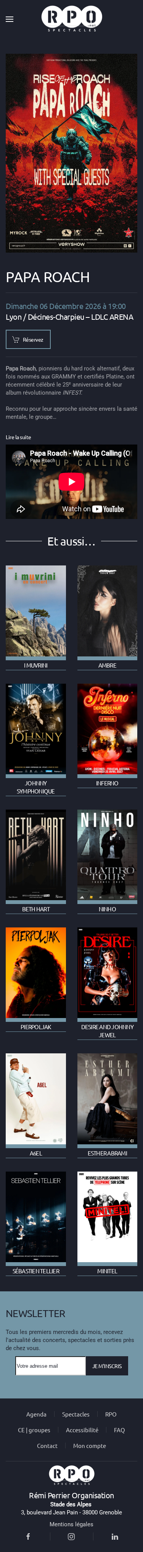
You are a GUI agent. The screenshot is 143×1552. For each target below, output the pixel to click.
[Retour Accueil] (71, 19)
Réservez (33, 339)
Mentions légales (71, 1524)
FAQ (119, 1429)
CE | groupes (34, 1429)
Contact (47, 1445)
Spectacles (76, 1414)
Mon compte (89, 1445)
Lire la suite (18, 436)
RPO (111, 1414)
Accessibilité (82, 1429)
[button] (9, 19)
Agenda (36, 1414)
